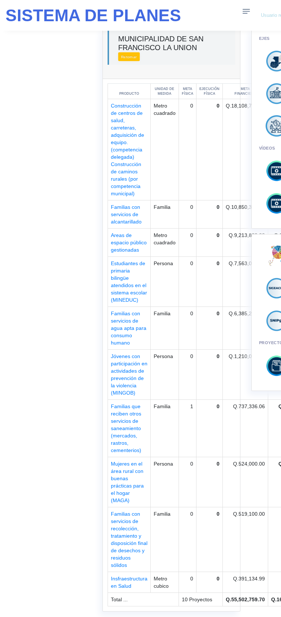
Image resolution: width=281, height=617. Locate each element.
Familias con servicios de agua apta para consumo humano (128, 328)
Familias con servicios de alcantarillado (126, 214)
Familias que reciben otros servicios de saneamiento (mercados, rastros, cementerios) (126, 428)
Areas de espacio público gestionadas (129, 242)
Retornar (128, 57)
